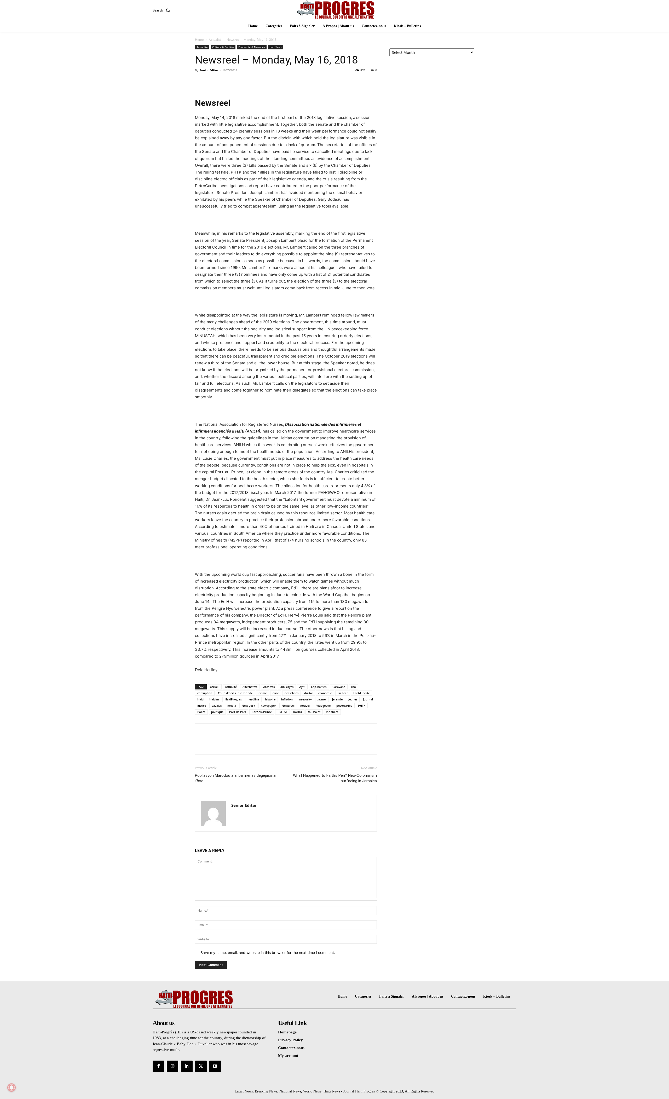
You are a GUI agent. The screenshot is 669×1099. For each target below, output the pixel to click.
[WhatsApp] (236, 82)
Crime (262, 693)
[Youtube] (215, 1066)
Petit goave (323, 705)
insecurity (305, 699)
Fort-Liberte (361, 693)
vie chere (332, 712)
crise (276, 693)
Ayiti (302, 687)
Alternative (250, 687)
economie (325, 693)
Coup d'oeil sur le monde (235, 693)
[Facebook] (200, 82)
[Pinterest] (224, 82)
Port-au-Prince (262, 712)
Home (199, 39)
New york (248, 705)
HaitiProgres (233, 699)
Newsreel (288, 705)
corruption (204, 693)
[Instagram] (172, 1066)
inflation (287, 699)
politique (217, 712)
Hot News (275, 47)
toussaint (314, 712)
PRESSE (282, 712)
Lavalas (217, 705)
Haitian (214, 699)
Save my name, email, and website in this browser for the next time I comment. (267, 952)
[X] (212, 82)
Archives (269, 687)
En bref (343, 693)
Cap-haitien (319, 687)
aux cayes (286, 687)
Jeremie (337, 699)
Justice (201, 705)
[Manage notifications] (11, 1087)
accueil (214, 687)
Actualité (215, 39)
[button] (162, 10)
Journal (368, 699)
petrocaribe (344, 705)
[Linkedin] (186, 1066)
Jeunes (352, 699)
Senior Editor (209, 70)
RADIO (297, 712)
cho (353, 687)
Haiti (200, 699)
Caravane (338, 687)
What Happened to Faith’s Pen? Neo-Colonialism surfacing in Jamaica (335, 778)
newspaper (268, 705)
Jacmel (322, 699)
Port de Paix (237, 712)
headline (253, 699)
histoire (270, 699)
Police (201, 712)
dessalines (291, 693)
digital (308, 693)
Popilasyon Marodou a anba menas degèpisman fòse (236, 778)
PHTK (361, 705)
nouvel (305, 705)
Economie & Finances (251, 47)
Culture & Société (223, 47)
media (231, 705)
